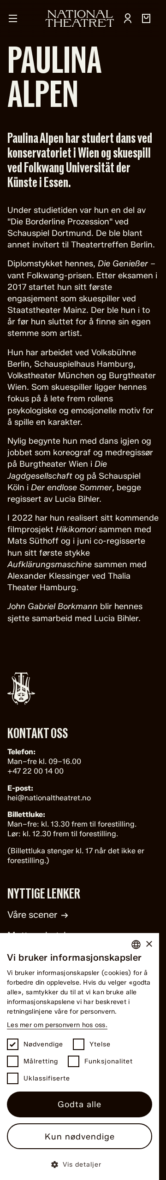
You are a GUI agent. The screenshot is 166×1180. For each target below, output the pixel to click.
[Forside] (79, 18)
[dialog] (79, 1056)
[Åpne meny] (12, 18)
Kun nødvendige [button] (80, 1137)
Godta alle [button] (79, 1104)
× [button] (148, 944)
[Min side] (127, 18)
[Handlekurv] (146, 18)
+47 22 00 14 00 (35, 771)
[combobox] (136, 944)
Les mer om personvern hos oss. (57, 1025)
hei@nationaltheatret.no (49, 797)
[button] (79, 1164)
